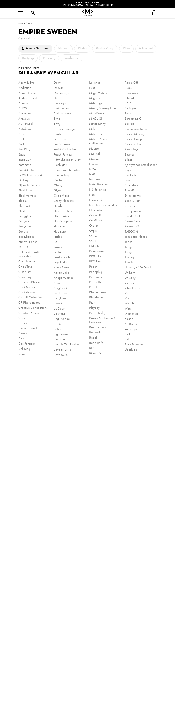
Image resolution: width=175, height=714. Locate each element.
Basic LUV (25, 159)
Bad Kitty (24, 149)
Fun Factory (62, 175)
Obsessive (96, 210)
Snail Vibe (131, 175)
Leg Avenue (62, 319)
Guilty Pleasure (64, 201)
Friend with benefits (67, 170)
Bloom (22, 201)
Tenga (129, 247)
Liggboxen (61, 334)
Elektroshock (62, 113)
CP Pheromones (29, 302)
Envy (57, 124)
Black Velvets (27, 195)
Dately (22, 333)
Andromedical (27, 98)
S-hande (130, 98)
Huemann (60, 231)
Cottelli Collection (30, 297)
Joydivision (61, 262)
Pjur (92, 302)
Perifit (93, 287)
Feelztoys (60, 139)
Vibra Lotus (132, 288)
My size (94, 148)
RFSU (93, 348)
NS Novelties (97, 189)
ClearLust (24, 272)
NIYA (92, 169)
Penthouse (96, 277)
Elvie (57, 118)
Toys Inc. (130, 262)
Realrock (95, 332)
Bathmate (24, 165)
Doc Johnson (27, 343)
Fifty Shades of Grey (67, 159)
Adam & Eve (26, 82)
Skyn (128, 170)
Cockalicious (26, 292)
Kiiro (57, 283)
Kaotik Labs (61, 272)
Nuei (92, 195)
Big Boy (23, 180)
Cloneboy (24, 277)
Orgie (93, 231)
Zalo (127, 339)
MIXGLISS (96, 118)
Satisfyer (130, 108)
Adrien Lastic (27, 93)
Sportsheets (133, 185)
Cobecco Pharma (29, 282)
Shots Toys (132, 149)
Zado (128, 334)
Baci (21, 144)
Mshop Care (97, 134)
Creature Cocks (28, 313)
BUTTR (23, 247)
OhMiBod (95, 220)
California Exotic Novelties (29, 254)
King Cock (60, 288)
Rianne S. (95, 353)
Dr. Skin (59, 88)
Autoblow (24, 129)
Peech (93, 266)
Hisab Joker (61, 216)
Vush (128, 298)
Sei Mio (129, 124)
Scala (128, 113)
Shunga (130, 154)
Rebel (93, 337)
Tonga (129, 252)
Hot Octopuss (63, 221)
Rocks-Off (131, 82)
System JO (132, 226)
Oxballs (94, 246)
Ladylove (60, 298)
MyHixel (94, 154)
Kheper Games (63, 278)
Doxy (57, 82)
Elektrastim (61, 108)
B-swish (23, 134)
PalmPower (96, 251)
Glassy (58, 185)
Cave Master (26, 261)
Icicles (58, 236)
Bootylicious (26, 236)
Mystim (94, 159)
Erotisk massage (64, 129)
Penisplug (95, 272)
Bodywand (25, 221)
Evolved (59, 134)
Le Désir (59, 308)
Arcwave (24, 118)
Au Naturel (25, 124)
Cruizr (22, 318)
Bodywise (24, 226)
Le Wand (60, 314)
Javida (58, 247)
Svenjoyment (133, 211)
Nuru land (95, 200)
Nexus (93, 164)
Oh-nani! (95, 215)
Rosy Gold (131, 93)
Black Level (25, 190)
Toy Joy (129, 257)
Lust (92, 88)
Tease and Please (136, 236)
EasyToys (60, 103)
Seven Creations (136, 129)
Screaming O (133, 118)
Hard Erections (63, 211)
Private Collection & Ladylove (102, 320)
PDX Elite (95, 256)
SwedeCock (133, 216)
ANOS (22, 108)
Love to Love (62, 349)
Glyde (58, 190)
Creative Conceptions (33, 308)
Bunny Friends (27, 242)
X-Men (129, 319)
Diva (21, 338)
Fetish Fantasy (63, 154)
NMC (92, 174)
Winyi (128, 308)
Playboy (94, 308)
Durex (58, 98)
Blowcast (24, 206)
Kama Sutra (61, 267)
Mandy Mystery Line (102, 108)
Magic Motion (98, 93)
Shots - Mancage (135, 134)
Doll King (24, 349)
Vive (127, 293)
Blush (22, 211)
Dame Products (28, 328)
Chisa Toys (25, 266)
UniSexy (130, 278)
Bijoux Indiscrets (29, 185)
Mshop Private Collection (98, 141)
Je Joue (59, 252)
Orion (93, 236)
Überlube (131, 349)
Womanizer (132, 314)
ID (55, 242)
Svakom (130, 206)
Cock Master (26, 287)
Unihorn (130, 272)
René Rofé (96, 343)
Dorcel (22, 354)
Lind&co (59, 339)
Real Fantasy (97, 327)
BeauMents (26, 170)
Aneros (23, 103)
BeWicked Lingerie (31, 175)
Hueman (59, 226)
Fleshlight (60, 165)
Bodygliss (24, 216)
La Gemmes (61, 293)
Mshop (21, 23)
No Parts (95, 179)
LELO (57, 324)
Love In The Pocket (66, 344)
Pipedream (96, 297)
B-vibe (22, 139)
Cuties (22, 323)
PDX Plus (95, 261)
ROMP (129, 88)
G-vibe (58, 180)
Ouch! (93, 241)
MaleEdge (96, 103)
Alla (30, 23)
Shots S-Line (133, 144)
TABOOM (131, 231)
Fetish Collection (65, 149)
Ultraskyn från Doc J (138, 267)
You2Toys (131, 329)
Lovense (95, 82)
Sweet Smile (133, 221)
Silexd (129, 159)
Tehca (128, 242)
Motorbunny (97, 124)
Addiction (24, 88)
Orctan (94, 225)
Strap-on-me (133, 195)
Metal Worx (96, 113)
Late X (58, 303)
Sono (128, 180)
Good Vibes (61, 195)
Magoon (94, 98)
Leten (58, 329)
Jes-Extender (62, 257)
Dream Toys (61, 93)
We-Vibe (130, 303)
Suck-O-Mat (132, 201)
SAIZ (128, 103)
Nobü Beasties (98, 184)
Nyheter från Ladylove (104, 205)
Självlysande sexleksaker (141, 165)
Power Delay (97, 313)
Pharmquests (97, 292)
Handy (58, 206)
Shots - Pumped (135, 139)
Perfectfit (95, 282)
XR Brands (131, 324)
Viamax (129, 283)
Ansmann (24, 113)
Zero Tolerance (134, 344)
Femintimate (62, 144)
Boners (23, 231)
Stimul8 (129, 190)
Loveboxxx (61, 355)
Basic (21, 154)
